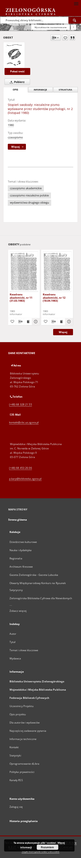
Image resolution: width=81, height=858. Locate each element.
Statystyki (15, 755)
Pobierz (18, 82)
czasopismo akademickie (26, 188)
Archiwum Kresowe (21, 566)
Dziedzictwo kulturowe (23, 542)
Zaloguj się (16, 807)
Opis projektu (18, 714)
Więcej (63, 332)
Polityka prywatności (22, 772)
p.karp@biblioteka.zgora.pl (25, 479)
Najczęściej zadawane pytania (28, 731)
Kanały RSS (16, 780)
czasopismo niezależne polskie (29, 195)
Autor (13, 634)
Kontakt (14, 747)
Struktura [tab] (65, 89)
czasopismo (15, 137)
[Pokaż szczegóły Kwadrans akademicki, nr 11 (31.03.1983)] (35, 321)
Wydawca (15, 658)
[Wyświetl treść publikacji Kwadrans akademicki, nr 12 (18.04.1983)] (61, 321)
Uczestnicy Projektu (21, 706)
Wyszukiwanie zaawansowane (51, 27)
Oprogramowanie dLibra (25, 764)
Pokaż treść (17, 71)
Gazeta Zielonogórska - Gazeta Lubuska (34, 575)
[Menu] (76, 3)
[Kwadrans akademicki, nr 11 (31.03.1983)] (24, 271)
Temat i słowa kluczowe (24, 650)
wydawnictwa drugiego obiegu (29, 202)
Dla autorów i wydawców (25, 722)
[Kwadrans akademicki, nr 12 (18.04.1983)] (57, 271)
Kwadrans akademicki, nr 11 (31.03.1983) (21, 297)
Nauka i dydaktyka (21, 550)
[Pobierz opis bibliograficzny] (20, 321)
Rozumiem (47, 847)
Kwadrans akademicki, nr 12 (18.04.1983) (54, 297)
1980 (11, 125)
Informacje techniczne (23, 739)
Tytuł (13, 642)
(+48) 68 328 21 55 (20, 404)
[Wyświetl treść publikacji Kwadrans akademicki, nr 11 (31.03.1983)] (28, 321)
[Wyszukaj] (74, 20)
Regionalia (16, 558)
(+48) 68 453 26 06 (20, 468)
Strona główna (17, 519)
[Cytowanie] (72, 37)
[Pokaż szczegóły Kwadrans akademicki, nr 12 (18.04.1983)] (68, 321)
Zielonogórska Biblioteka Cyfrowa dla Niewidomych (41, 598)
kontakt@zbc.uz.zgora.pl (24, 422)
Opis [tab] (15, 89)
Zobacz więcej (18, 611)
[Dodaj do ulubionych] (65, 37)
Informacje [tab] (40, 89)
